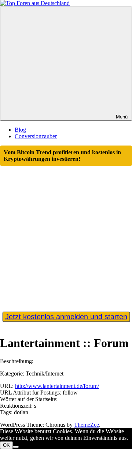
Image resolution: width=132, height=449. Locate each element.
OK (6, 445)
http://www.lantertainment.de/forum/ (57, 386)
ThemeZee (86, 425)
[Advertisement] (66, 235)
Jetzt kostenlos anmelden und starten (66, 317)
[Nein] (16, 447)
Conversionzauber (36, 136)
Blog (20, 130)
